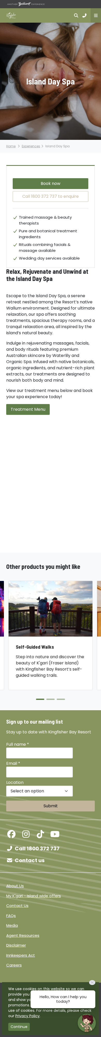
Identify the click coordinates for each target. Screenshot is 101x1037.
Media (12, 925)
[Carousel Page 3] (61, 699)
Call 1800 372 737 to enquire (50, 196)
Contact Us (17, 905)
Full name (17, 744)
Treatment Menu (28, 409)
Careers (14, 965)
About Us (15, 885)
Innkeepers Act (20, 955)
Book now (50, 183)
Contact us (30, 860)
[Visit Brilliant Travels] (26, 4)
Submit (51, 806)
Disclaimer (16, 945)
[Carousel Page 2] (50, 699)
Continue (19, 1026)
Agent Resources (22, 935)
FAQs (11, 915)
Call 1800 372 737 (37, 848)
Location (15, 782)
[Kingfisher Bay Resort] (11, 15)
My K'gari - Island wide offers (33, 895)
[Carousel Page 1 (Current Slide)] (40, 699)
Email (13, 763)
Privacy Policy (27, 1015)
